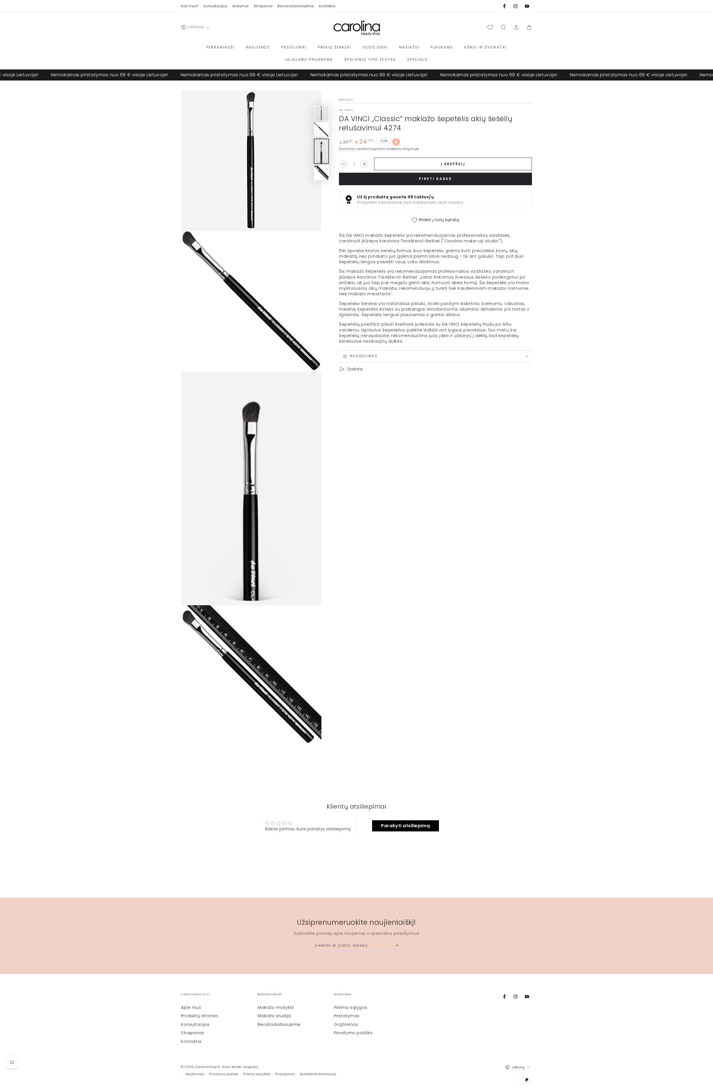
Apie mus (191, 1007)
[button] (503, 27)
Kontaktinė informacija (318, 1074)
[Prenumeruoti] (398, 945)
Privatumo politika (353, 1033)
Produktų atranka (199, 1016)
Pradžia (345, 99)
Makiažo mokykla (276, 1007)
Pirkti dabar (435, 179)
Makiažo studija (274, 1016)
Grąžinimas (346, 1024)
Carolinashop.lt (207, 1067)
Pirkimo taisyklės (256, 1074)
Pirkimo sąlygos (350, 1007)
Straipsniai (192, 1033)
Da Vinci (346, 110)
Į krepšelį (453, 164)
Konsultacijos (195, 1024)
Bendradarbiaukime (279, 1024)
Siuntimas (347, 149)
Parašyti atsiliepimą (405, 825)
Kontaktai (191, 1041)
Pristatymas (347, 1016)
